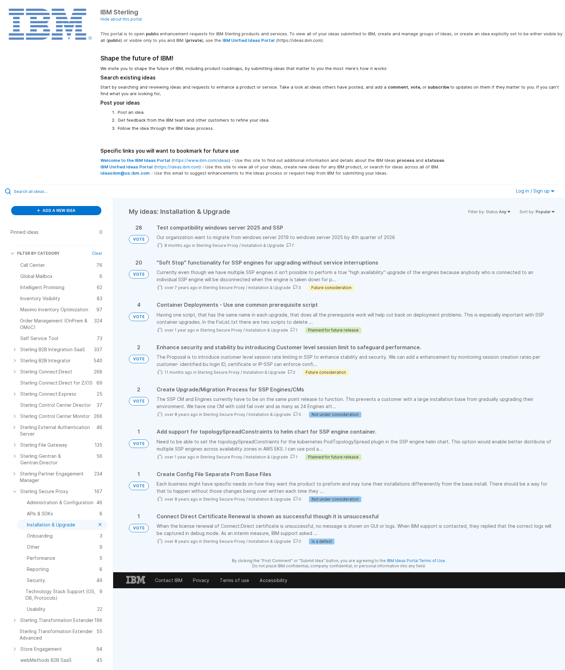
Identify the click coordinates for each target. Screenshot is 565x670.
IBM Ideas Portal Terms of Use (416, 560)
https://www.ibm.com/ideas (201, 160)
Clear (97, 253)
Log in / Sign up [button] (533, 191)
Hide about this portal (121, 19)
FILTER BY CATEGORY (38, 253)
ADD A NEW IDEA (59, 210)
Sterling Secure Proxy (217, 245)
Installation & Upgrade (263, 245)
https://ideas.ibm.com (177, 166)
